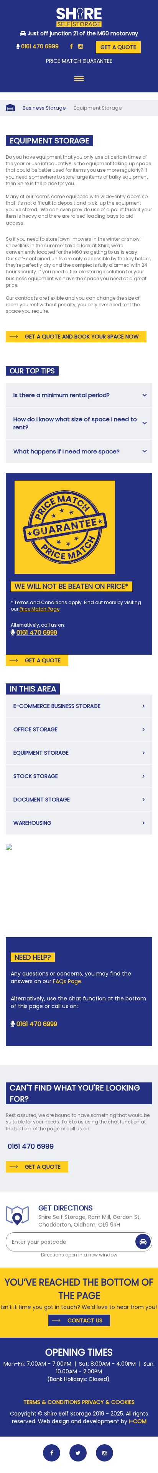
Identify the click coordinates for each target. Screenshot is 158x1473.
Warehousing (32, 823)
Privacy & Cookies (108, 1402)
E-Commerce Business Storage (56, 706)
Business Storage (44, 108)
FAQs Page (67, 981)
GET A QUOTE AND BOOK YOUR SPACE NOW (82, 336)
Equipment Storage (41, 753)
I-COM (137, 1421)
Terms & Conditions (52, 1402)
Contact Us (84, 1320)
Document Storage (41, 799)
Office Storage (35, 729)
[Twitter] (78, 1453)
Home (10, 108)
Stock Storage (35, 776)
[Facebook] (71, 46)
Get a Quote (118, 47)
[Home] (79, 19)
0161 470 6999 (40, 46)
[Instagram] (80, 46)
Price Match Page (39, 609)
